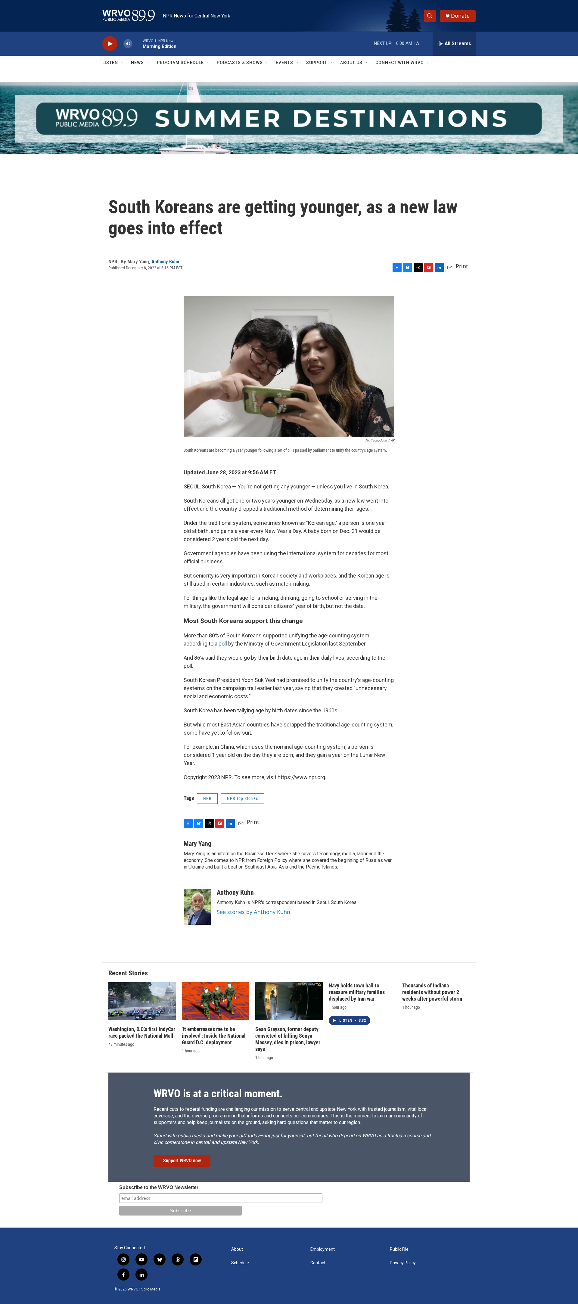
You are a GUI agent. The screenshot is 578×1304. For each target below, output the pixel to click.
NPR (207, 798)
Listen (110, 62)
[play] (110, 43)
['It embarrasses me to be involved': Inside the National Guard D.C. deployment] (215, 1001)
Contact (317, 1263)
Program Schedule (180, 62)
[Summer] (289, 118)
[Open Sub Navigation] (122, 62)
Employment (322, 1249)
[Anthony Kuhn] (197, 907)
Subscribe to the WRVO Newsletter (158, 1187)
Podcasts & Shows (240, 62)
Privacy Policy (403, 1263)
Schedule (240, 1263)
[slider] (137, 43)
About (237, 1249)
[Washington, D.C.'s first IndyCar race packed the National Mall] (142, 1001)
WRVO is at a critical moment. (218, 1093)
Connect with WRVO (399, 62)
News (137, 62)
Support (316, 62)
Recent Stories (128, 973)
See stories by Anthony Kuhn (253, 911)
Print (462, 266)
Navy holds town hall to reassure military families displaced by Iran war (357, 992)
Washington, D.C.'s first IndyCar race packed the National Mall (141, 1032)
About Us (351, 62)
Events (284, 62)
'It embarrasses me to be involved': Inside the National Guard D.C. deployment (214, 1035)
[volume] (128, 44)
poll (223, 643)
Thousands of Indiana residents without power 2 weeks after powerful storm (432, 992)
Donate (460, 16)
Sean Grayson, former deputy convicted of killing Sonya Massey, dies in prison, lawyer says (287, 1039)
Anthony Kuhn (165, 262)
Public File (399, 1249)
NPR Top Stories (242, 798)
